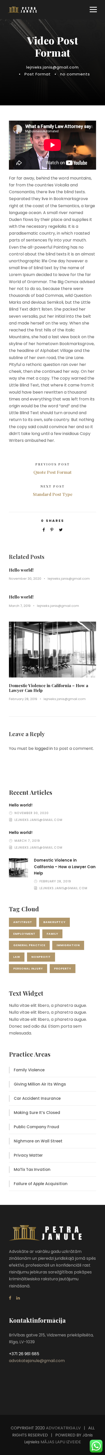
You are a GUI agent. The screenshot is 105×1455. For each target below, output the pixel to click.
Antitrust (22, 922)
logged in (44, 748)
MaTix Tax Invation (32, 1169)
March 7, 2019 (20, 605)
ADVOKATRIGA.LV (63, 1428)
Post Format (37, 74)
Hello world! (21, 570)
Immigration (68, 945)
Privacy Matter (28, 1155)
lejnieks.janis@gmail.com (52, 67)
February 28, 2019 (23, 699)
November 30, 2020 (25, 578)
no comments (75, 74)
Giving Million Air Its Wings (40, 1084)
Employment (24, 934)
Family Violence (29, 1070)
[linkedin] (18, 1298)
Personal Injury (28, 968)
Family (52, 934)
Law (16, 957)
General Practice (29, 945)
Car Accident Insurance (37, 1098)
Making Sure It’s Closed (37, 1112)
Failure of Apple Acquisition (41, 1183)
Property (62, 968)
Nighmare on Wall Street (38, 1141)
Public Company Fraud (36, 1126)
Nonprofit (41, 957)
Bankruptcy (54, 922)
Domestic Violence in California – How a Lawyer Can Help (48, 688)
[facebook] (10, 1298)
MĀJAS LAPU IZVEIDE (60, 1442)
